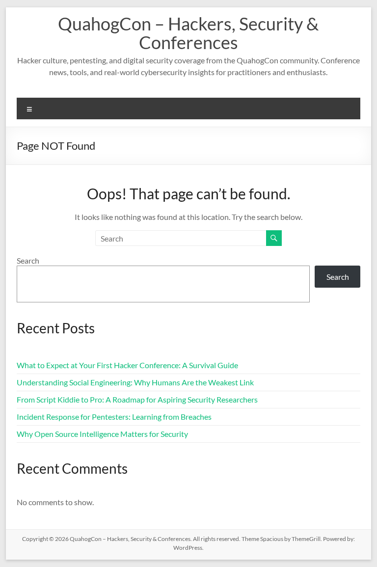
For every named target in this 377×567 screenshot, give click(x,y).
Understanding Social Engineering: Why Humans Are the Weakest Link (135, 382)
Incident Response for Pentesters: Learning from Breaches (114, 416)
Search (28, 260)
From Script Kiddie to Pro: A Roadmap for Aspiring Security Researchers (137, 399)
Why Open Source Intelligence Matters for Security (102, 433)
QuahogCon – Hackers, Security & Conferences (188, 33)
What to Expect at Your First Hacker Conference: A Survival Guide (127, 365)
